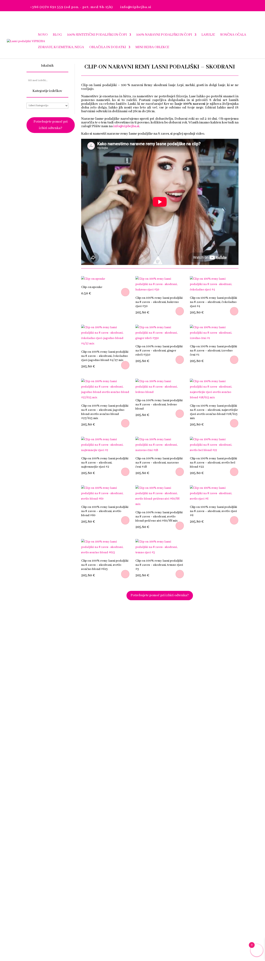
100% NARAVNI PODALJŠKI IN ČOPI (164, 35)
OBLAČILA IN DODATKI (107, 47)
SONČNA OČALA (233, 35)
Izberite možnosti (125, 292)
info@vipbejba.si (126, 126)
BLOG (57, 35)
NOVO (43, 35)
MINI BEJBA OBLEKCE (152, 47)
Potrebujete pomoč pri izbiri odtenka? (51, 125)
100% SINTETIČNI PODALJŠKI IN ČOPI (97, 35)
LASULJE (208, 35)
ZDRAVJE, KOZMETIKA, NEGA (61, 47)
